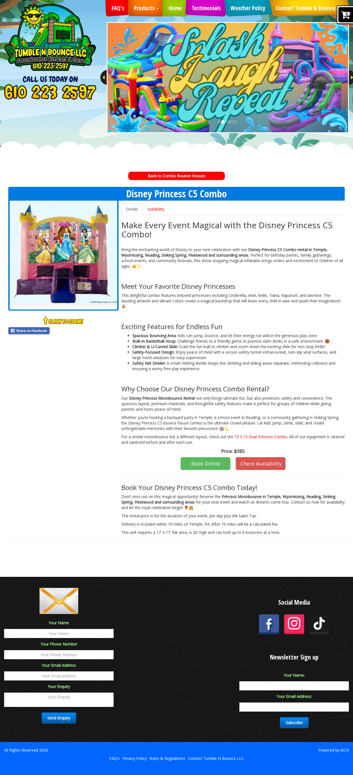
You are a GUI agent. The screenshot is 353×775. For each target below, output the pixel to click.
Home (175, 8)
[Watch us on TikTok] (319, 623)
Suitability (156, 209)
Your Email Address (59, 665)
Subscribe (294, 722)
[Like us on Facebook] (269, 623)
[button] (103, 77)
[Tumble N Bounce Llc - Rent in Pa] (50, 37)
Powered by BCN (333, 750)
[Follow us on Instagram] (294, 623)
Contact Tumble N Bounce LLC (310, 8)
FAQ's (118, 8)
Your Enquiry (59, 686)
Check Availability (261, 463)
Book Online (205, 463)
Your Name (59, 622)
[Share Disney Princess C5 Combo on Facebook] (63, 330)
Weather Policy (248, 8)
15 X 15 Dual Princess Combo (260, 436)
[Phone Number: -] (50, 91)
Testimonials (206, 8)
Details (132, 209)
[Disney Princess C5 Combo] (63, 255)
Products (145, 8)
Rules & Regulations (167, 758)
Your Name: (294, 675)
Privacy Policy (134, 758)
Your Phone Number (59, 644)
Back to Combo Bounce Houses (176, 175)
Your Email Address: (294, 696)
